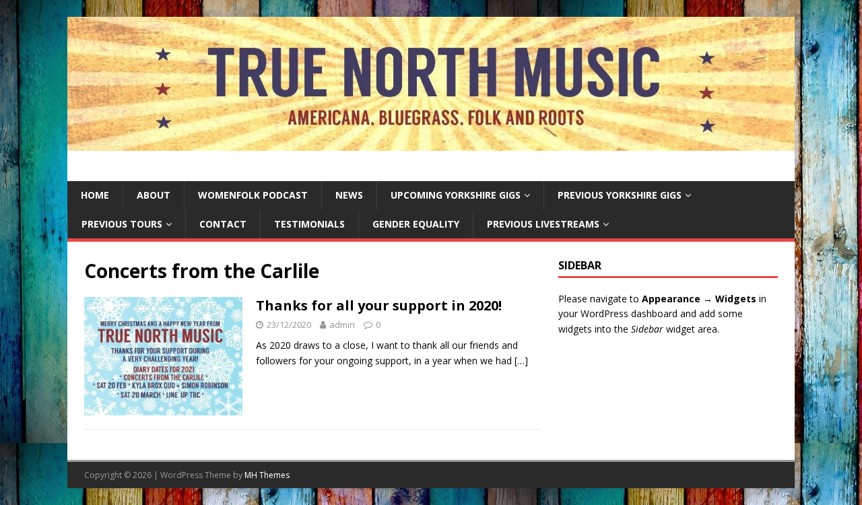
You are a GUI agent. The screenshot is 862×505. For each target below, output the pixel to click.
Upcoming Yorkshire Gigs (456, 195)
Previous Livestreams (543, 223)
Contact (222, 223)
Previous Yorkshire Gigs (620, 195)
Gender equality (415, 223)
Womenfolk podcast (253, 195)
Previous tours (121, 223)
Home (95, 195)
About (153, 195)
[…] (521, 360)
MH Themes (267, 475)
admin (342, 324)
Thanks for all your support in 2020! (379, 305)
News (349, 195)
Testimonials (309, 223)
